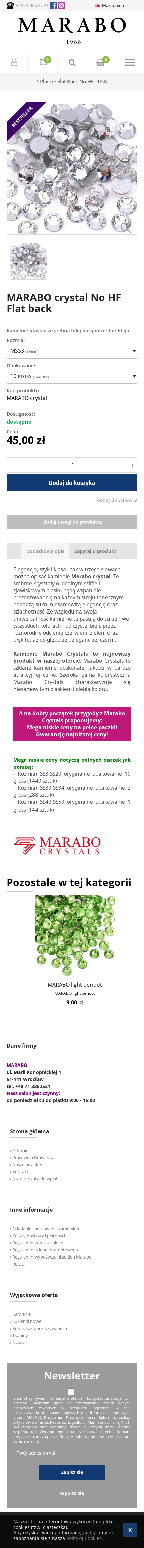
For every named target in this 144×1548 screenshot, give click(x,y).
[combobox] (72, 351)
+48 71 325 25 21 (32, 5)
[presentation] (45, 551)
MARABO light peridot (75, 984)
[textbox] (70, 351)
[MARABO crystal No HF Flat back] (72, 233)
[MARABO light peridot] (75, 935)
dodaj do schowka (117, 500)
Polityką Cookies (84, 1538)
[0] (43, 63)
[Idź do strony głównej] (72, 44)
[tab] (45, 551)
